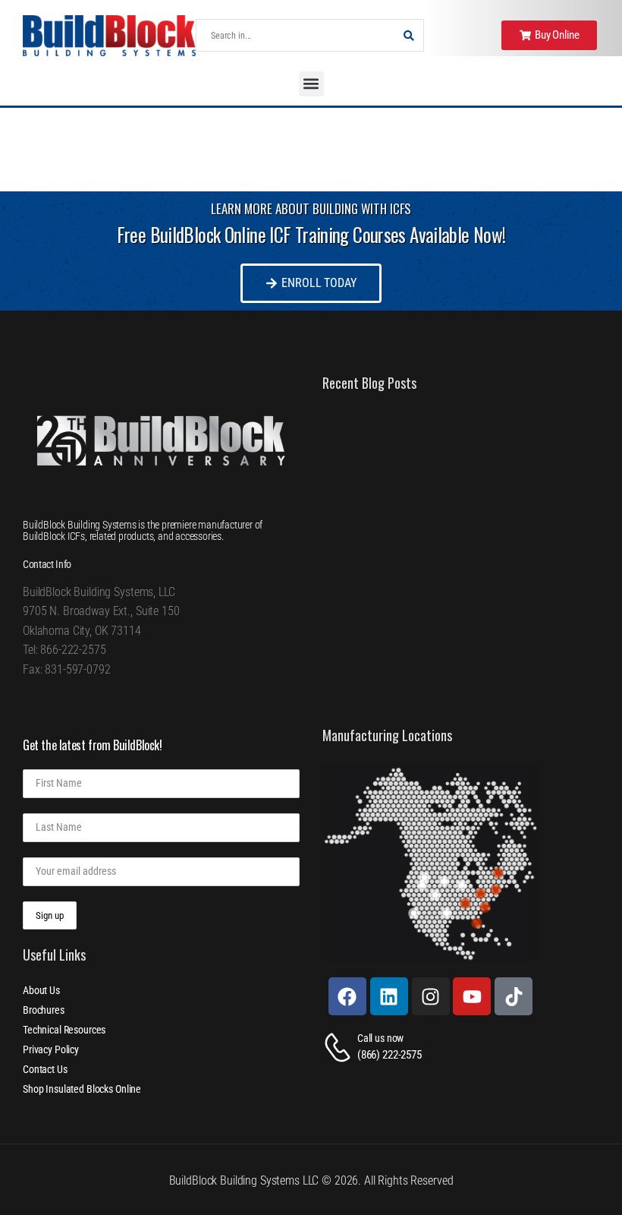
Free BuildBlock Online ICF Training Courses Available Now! (311, 234)
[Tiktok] (513, 996)
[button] (311, 83)
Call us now (380, 1038)
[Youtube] (472, 996)
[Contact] (339, 1047)
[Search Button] (408, 35)
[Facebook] (347, 996)
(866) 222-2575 (389, 1055)
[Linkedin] (389, 996)
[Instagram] (431, 996)
